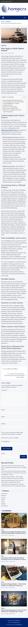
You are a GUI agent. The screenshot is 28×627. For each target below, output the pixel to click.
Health (3, 499)
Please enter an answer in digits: (10, 438)
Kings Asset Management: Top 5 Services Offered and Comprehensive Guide (14, 610)
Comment (4, 390)
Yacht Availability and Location (11, 103)
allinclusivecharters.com (9, 130)
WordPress (19, 624)
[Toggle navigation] (3, 18)
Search (3, 453)
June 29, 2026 (4, 535)
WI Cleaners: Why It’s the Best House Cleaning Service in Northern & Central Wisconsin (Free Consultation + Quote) (13, 472)
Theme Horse (16, 622)
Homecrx (18, 620)
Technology (4, 506)
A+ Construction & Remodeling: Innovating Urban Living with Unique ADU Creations (14, 375)
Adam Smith (11, 53)
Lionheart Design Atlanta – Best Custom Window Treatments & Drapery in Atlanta (13, 585)
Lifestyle (3, 45)
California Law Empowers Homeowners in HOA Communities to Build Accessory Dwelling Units (14, 467)
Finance (3, 497)
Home (3, 502)
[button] (23, 97)
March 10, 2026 (4, 561)
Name (3, 409)
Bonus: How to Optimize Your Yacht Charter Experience (12, 110)
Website (3, 423)
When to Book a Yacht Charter (11, 108)
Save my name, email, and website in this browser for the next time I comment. (12, 433)
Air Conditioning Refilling (11, 369)
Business (3, 495)
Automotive (4, 493)
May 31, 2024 (4, 53)
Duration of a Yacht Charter (10, 106)
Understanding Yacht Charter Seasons (13, 100)
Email (3, 416)
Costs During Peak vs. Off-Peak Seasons (13, 102)
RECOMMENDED (6, 511)
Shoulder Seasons (7, 105)
